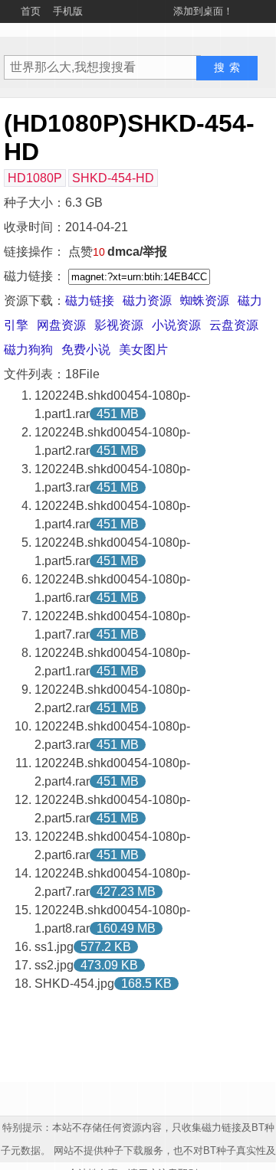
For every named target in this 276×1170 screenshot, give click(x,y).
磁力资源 (147, 300)
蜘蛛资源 (204, 300)
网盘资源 (61, 325)
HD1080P (35, 178)
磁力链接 (89, 300)
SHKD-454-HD (113, 178)
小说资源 (176, 325)
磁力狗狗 (28, 349)
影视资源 (118, 325)
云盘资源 (233, 325)
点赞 (86, 251)
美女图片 (143, 349)
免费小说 (85, 349)
